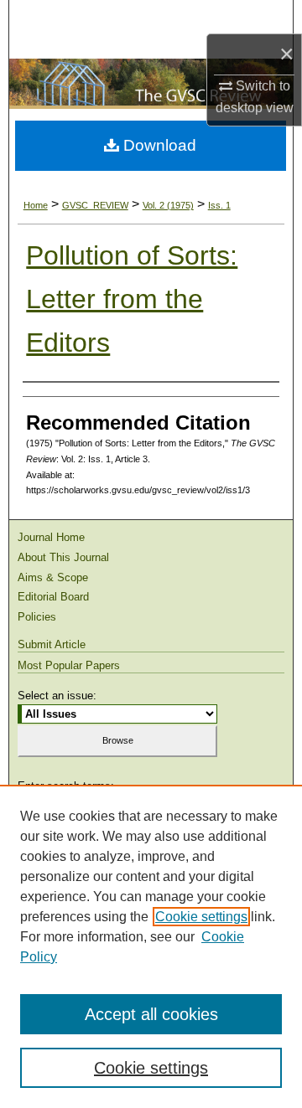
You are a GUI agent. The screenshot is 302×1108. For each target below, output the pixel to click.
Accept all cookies (151, 1014)
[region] (151, 946)
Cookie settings (201, 917)
